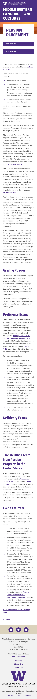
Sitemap (28, 696)
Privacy (10, 696)
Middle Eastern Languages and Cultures (17, 14)
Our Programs (11, 51)
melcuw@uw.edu (18, 656)
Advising (18, 661)
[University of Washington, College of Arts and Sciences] (14, 3)
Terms (19, 696)
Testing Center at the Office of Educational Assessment (18, 595)
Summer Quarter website (13, 164)
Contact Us (18, 667)
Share (7, 619)
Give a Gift (18, 664)
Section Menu (11, 44)
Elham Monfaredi (9, 192)
